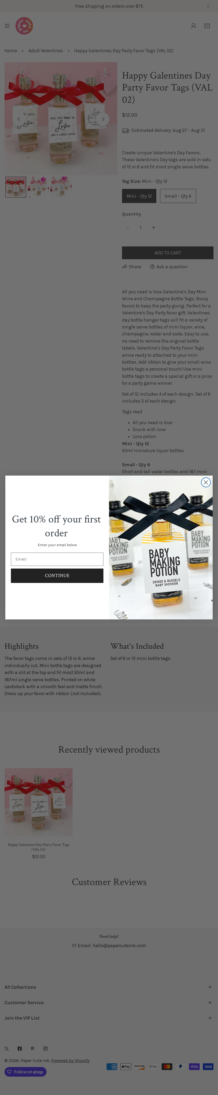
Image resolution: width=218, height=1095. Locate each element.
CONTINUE (57, 576)
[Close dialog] (206, 482)
